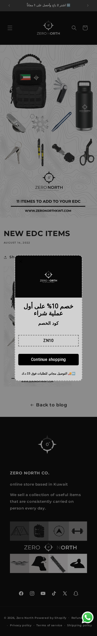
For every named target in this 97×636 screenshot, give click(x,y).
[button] (48, 340)
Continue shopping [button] (48, 359)
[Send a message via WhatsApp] (88, 617)
